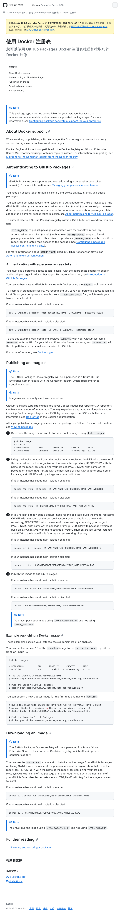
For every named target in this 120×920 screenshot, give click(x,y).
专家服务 (61, 908)
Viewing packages (22, 426)
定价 (52, 908)
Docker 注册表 (69, 12)
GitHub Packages (16, 12)
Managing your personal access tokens (75, 185)
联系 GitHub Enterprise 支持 (40, 29)
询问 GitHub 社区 (17, 877)
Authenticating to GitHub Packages (38, 167)
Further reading (20, 839)
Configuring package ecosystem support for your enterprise (65, 120)
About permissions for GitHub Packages (89, 213)
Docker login (45, 352)
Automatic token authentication (25, 255)
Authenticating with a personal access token (39, 264)
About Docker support (26, 131)
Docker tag (32, 416)
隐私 (38, 908)
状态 (45, 908)
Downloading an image (27, 733)
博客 (70, 908)
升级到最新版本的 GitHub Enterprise (89, 26)
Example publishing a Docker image (33, 635)
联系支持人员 (15, 881)
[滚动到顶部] (113, 913)
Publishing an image (24, 362)
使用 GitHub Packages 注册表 (44, 12)
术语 (31, 908)
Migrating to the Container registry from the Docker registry (42, 156)
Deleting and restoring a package (31, 847)
